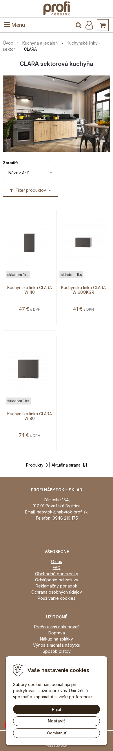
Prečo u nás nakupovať (56, 626)
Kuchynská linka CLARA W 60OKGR (83, 290)
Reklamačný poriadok (56, 585)
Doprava (56, 632)
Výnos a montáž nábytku (56, 645)
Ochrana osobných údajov (56, 592)
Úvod (8, 43)
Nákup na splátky (56, 638)
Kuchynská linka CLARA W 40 (29, 290)
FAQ (57, 567)
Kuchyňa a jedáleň (40, 43)
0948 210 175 (65, 518)
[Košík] (103, 25)
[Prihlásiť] (89, 25)
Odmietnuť (56, 733)
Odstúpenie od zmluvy (56, 579)
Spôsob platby (57, 651)
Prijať (56, 709)
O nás (56, 561)
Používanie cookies (56, 598)
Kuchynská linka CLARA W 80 (29, 416)
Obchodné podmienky (56, 573)
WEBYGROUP (56, 745)
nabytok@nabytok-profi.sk (62, 511)
